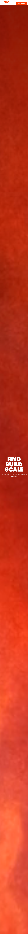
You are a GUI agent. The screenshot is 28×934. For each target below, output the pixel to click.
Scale (14, 469)
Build (14, 464)
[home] (6, 2)
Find (14, 459)
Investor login (21, 3)
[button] (2, 2)
